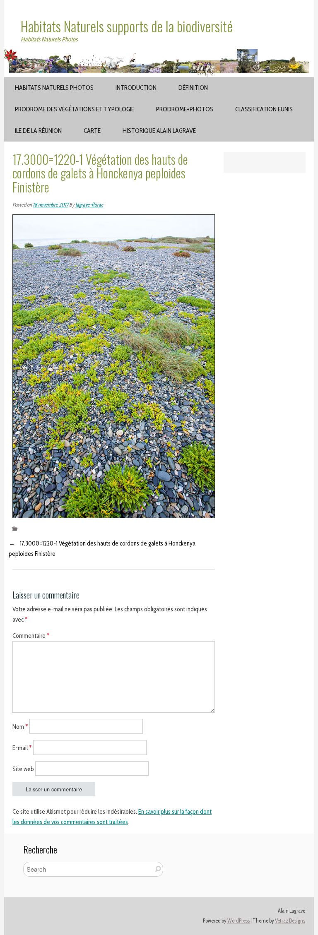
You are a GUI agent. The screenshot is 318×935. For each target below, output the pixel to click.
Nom (20, 727)
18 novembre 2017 (50, 205)
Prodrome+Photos (184, 109)
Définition (193, 87)
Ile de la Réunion (38, 131)
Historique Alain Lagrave (159, 131)
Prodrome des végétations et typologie (74, 109)
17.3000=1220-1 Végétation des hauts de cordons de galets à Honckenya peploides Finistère (102, 549)
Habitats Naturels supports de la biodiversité (127, 26)
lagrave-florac (89, 205)
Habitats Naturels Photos (54, 87)
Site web (23, 768)
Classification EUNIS (264, 109)
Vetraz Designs (290, 921)
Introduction (136, 87)
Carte (92, 131)
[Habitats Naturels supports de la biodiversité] (159, 54)
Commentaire (31, 635)
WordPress (238, 921)
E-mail (22, 747)
